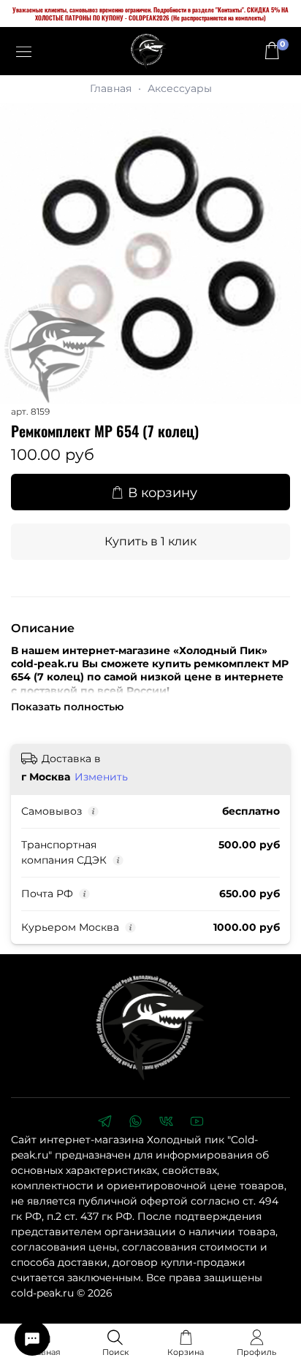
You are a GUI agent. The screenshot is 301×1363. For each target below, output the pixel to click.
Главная (111, 88)
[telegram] (104, 1122)
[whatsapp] (135, 1122)
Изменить (101, 776)
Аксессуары (180, 88)
